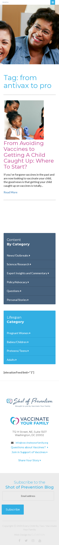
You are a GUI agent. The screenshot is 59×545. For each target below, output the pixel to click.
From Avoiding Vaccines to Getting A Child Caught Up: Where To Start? (29, 155)
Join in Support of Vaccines (29, 452)
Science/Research (18, 264)
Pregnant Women (18, 333)
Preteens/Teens (17, 350)
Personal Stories (17, 300)
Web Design (21, 534)
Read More (10, 192)
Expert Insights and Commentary (27, 273)
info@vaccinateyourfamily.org (31, 442)
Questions (13, 291)
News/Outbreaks (17, 255)
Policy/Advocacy (17, 282)
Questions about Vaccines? (28, 447)
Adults (11, 359)
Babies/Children (17, 342)
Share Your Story (28, 460)
